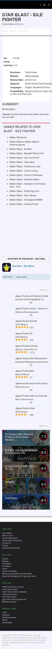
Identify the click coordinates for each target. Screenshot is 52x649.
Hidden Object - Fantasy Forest (23, 204)
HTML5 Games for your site (13, 586)
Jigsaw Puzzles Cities (25, 408)
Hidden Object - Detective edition (24, 179)
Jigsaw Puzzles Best (24, 370)
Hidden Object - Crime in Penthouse (25, 175)
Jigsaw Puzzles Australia (26, 345)
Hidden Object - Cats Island (22, 162)
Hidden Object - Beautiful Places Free (26, 153)
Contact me (6, 543)
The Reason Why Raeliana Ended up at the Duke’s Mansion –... (19, 437)
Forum (4, 568)
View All (43, 290)
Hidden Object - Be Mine (20, 148)
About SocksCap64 (9, 538)
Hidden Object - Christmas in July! (24, 166)
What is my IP (7, 535)
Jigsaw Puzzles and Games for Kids (31, 295)
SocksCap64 (7, 622)
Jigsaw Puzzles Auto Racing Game (31, 358)
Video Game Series (9, 589)
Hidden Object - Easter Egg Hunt (24, 191)
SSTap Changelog (9, 571)
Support (23, 30)
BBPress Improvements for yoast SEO (17, 573)
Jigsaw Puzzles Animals (26, 320)
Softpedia (6, 615)
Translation (6, 566)
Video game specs (9, 594)
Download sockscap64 (11, 547)
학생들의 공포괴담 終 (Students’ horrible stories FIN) (21, 451)
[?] (16, 65)
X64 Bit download (9, 617)
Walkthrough (10, 22)
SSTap (4, 620)
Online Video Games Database (14, 591)
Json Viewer (7, 533)
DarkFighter (11, 498)
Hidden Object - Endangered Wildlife (26, 199)
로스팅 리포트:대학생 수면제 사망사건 (21, 467)
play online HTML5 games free (14, 599)
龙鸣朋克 (9, 482)
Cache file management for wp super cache (19, 576)
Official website (32, 76)
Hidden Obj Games (18, 137)
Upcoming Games (9, 596)
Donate (5, 558)
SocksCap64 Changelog (12, 540)
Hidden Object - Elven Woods (22, 195)
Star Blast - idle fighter (23, 266)
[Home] (5, 4)
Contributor (6, 563)
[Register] (44, 4)
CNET (4, 612)
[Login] (49, 4)
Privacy (5, 545)
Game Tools (9, 30)
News (38, 13)
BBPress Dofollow (9, 601)
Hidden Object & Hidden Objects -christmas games (24, 143)
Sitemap (5, 561)
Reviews (27, 13)
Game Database (11, 13)
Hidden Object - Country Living (23, 170)
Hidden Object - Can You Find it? (24, 157)
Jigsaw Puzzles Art (23, 333)
